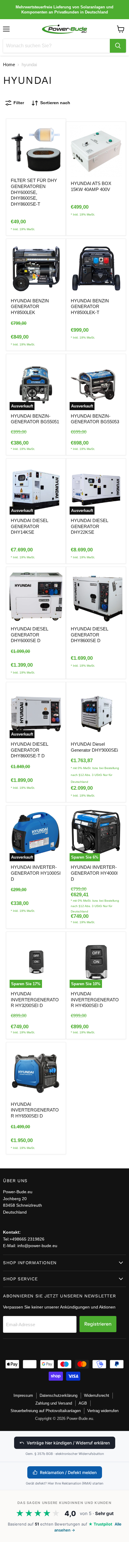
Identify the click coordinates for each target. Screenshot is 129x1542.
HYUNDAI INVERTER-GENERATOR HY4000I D (94, 873)
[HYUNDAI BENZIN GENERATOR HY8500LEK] (36, 268)
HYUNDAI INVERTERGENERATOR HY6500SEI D (35, 1110)
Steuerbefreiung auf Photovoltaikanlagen (45, 1410)
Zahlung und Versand (53, 1403)
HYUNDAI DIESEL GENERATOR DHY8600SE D (89, 634)
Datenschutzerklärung (58, 1395)
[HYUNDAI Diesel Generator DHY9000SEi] (96, 712)
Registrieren (98, 1324)
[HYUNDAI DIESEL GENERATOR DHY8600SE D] (96, 596)
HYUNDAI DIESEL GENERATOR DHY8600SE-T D (29, 750)
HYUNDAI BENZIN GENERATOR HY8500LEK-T (90, 306)
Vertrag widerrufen (102, 1410)
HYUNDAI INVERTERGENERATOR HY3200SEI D (35, 999)
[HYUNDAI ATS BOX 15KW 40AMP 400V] (96, 151)
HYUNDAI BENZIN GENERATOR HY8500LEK (30, 306)
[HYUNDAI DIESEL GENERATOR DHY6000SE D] (36, 596)
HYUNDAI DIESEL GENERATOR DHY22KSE (89, 526)
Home (9, 64)
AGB (83, 1403)
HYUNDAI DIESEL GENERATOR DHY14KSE (29, 526)
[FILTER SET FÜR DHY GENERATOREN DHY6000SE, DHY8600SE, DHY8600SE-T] (36, 148)
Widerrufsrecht (96, 1395)
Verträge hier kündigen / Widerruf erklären (68, 1442)
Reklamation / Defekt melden (68, 1472)
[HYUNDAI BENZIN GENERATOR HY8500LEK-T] (96, 268)
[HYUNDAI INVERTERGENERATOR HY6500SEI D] (36, 1072)
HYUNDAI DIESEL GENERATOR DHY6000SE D (29, 634)
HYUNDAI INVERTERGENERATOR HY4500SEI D (95, 999)
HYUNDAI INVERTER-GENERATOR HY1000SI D (36, 873)
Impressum (23, 1395)
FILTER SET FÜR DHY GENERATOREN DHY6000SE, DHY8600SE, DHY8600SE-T (34, 192)
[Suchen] (118, 46)
